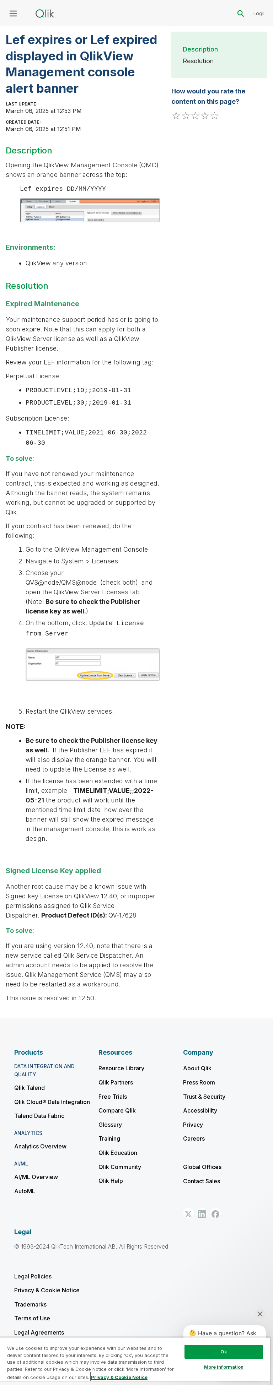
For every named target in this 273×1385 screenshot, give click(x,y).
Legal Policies (33, 1276)
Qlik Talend (29, 1087)
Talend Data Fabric (39, 1115)
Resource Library (121, 1068)
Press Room (199, 1082)
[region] (135, 1361)
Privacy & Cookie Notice (47, 1290)
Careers (194, 1138)
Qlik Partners (115, 1082)
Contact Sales (201, 1181)
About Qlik (197, 1068)
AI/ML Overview (36, 1176)
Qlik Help (110, 1180)
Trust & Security (204, 1096)
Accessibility (200, 1110)
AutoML (24, 1191)
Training (109, 1138)
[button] (188, 1213)
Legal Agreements (39, 1332)
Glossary (110, 1124)
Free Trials (112, 1096)
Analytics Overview (40, 1146)
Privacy (193, 1124)
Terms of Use (32, 1318)
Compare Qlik (117, 1110)
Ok (223, 1351)
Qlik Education (117, 1152)
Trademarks (30, 1304)
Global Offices (202, 1166)
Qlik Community (119, 1166)
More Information (224, 1367)
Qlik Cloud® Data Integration (52, 1101)
